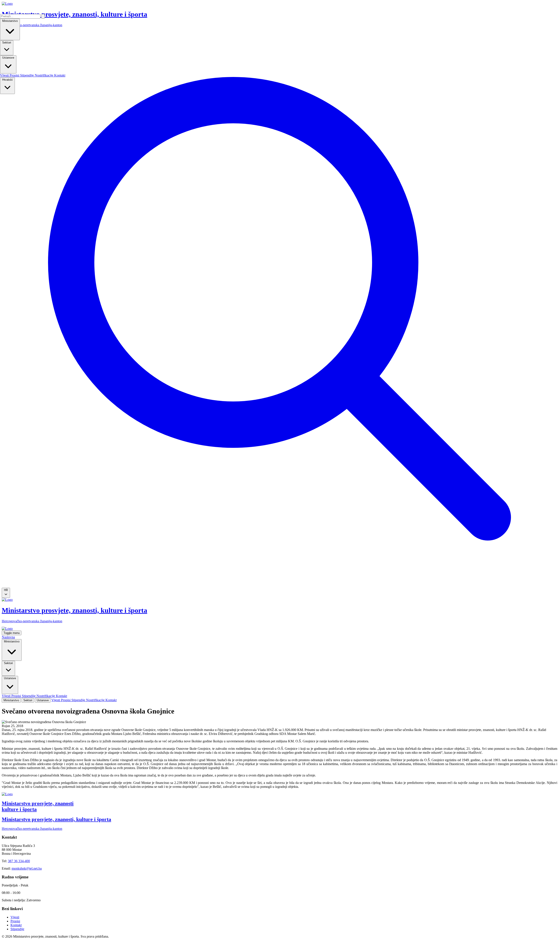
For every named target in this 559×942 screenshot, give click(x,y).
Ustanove (8, 57)
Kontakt (59, 75)
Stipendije (27, 75)
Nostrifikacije (44, 75)
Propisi (15, 75)
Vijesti (5, 75)
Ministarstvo (10, 21)
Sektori (6, 42)
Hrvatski (7, 79)
